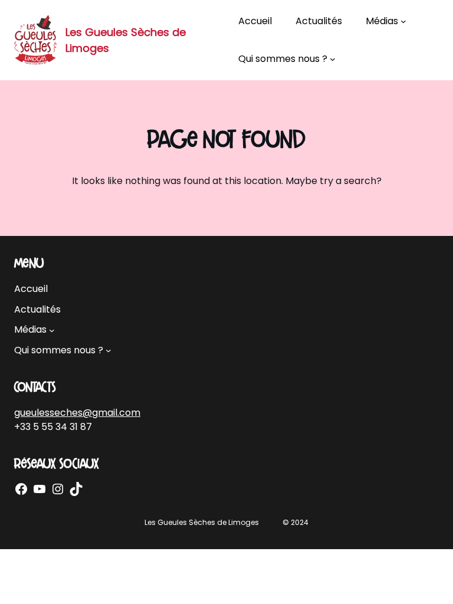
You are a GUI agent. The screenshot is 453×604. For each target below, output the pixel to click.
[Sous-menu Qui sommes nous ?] (333, 59)
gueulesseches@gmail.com (77, 412)
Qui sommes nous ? (282, 58)
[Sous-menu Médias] (403, 21)
